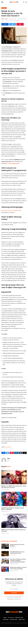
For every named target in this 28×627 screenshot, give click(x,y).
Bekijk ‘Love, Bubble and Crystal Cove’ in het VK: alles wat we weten (13, 486)
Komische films (19, 617)
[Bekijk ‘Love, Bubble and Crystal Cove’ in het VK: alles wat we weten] (14, 477)
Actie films (11, 617)
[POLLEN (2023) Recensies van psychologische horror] (5, 553)
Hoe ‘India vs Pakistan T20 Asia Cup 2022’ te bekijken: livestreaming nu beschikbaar (18, 561)
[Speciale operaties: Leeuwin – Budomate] (5, 546)
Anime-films (21, 619)
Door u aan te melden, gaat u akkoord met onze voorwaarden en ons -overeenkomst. (14, 598)
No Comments (10, 20)
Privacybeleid (10, 599)
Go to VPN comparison (12, 163)
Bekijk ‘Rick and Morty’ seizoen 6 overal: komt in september (18, 568)
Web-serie (4, 8)
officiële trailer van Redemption (11, 210)
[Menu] (2, 2)
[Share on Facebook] (5, 24)
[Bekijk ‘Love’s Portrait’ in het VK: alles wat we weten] (14, 521)
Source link (8, 447)
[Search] (26, 2)
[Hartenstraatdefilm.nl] (14, 2)
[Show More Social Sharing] (25, 24)
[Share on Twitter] (12, 24)
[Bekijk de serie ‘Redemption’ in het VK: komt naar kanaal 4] (14, 35)
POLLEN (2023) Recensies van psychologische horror (17, 552)
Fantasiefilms (13, 619)
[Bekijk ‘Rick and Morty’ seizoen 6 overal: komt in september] (14, 499)
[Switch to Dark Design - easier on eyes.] (24, 2)
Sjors (6, 18)
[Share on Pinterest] (20, 24)
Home (5, 617)
